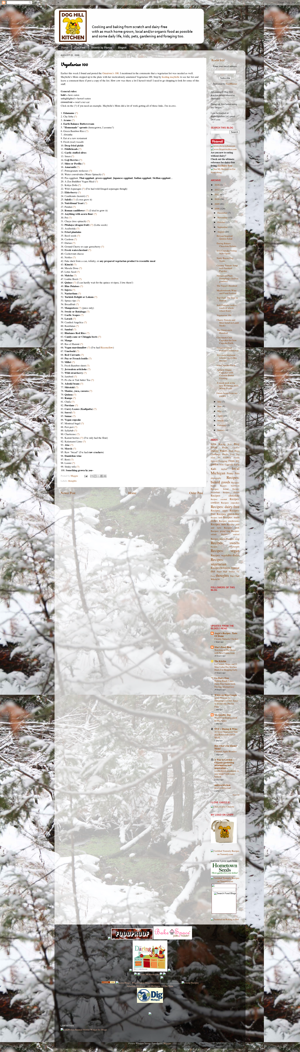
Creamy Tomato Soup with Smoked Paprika (227, 268)
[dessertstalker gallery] (224, 149)
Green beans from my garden (227, 394)
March (220, 420)
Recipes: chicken (231, 492)
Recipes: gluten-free (228, 514)
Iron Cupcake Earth (226, 365)
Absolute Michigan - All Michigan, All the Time (150, 986)
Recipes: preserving (220, 531)
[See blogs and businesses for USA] (108, 982)
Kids (213, 469)
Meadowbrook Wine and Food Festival (226, 292)
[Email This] (92, 476)
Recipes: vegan (225, 550)
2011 (217, 194)
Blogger (167, 1043)
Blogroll (122, 47)
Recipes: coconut (219, 499)
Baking (222, 444)
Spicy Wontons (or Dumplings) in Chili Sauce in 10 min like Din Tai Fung (226, 702)
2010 (217, 199)
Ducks (225, 454)
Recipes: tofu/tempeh (225, 546)
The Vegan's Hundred (227, 285)
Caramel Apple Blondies (225, 751)
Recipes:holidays (220, 568)
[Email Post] (85, 475)
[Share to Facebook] (101, 476)
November (222, 217)
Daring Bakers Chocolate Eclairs (226, 245)
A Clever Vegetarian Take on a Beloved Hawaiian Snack (226, 734)
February (222, 425)
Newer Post (68, 493)
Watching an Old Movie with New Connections (225, 651)
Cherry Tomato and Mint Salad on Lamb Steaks (228, 322)
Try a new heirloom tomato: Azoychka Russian (227, 357)
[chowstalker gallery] (223, 145)
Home (64, 47)
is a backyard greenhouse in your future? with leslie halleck (226, 773)
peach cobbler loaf (222, 787)
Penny (230, 473)
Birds (230, 444)
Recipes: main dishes (225, 519)
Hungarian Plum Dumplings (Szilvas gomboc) (227, 278)
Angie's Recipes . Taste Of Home (225, 635)
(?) (90, 170)
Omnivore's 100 (110, 73)
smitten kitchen (222, 785)
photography (216, 478)
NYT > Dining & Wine (226, 729)
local (235, 468)
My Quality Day (222, 715)
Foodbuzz (227, 457)
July (219, 401)
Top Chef (234, 575)
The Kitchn (220, 661)
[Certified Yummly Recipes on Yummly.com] (225, 854)
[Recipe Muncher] (169, 970)
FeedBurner (231, 83)
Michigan (218, 472)
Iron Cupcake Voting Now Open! (227, 252)
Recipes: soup (232, 538)
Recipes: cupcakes (230, 502)
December (222, 212)
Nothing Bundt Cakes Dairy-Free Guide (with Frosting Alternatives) (224, 683)
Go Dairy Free (225, 165)
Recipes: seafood (230, 534)
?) (77, 113)
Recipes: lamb (216, 517)
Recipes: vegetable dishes (225, 555)
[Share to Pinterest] (105, 476)
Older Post (196, 493)
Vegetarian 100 (224, 315)
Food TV (215, 457)
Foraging (223, 461)
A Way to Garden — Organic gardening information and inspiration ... (224, 764)
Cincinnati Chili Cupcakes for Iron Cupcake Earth (226, 340)
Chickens (236, 447)
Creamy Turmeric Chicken (226, 638)
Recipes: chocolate (225, 495)
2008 (217, 208)
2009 (217, 203)
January (221, 430)
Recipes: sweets (225, 542)
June (219, 406)
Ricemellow (107, 347)
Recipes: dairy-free (225, 506)
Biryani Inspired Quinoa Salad (224, 237)
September (222, 227)
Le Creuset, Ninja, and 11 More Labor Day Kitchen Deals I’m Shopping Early (225, 666)
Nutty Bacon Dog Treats (225, 259)
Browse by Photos (101, 47)
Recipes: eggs (219, 510)
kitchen (224, 469)
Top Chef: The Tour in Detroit (227, 299)
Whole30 (215, 579)
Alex (213, 444)
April (220, 415)
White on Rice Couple (225, 695)
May (219, 411)
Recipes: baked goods (225, 479)
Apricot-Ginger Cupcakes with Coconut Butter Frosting (225, 374)
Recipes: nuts (218, 524)
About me (79, 47)
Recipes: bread (219, 488)
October (221, 222)
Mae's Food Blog (222, 647)
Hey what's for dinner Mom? (225, 747)
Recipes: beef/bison (230, 485)
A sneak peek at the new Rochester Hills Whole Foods (228, 385)
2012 (217, 189)
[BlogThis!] (95, 476)
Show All (236, 795)
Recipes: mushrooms (229, 520)
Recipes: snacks (218, 538)
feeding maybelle (171, 77)
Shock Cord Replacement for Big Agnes (225, 719)
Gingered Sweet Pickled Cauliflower (228, 349)
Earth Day (234, 454)
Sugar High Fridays (226, 571)
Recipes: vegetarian (218, 561)
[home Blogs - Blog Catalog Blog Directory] (138, 982)
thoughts (72, 480)
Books (225, 447)
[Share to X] (98, 476)
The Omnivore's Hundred (224, 331)
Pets (237, 473)
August (221, 231)
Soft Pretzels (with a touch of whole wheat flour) (226, 308)
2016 (217, 184)
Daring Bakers (219, 451)
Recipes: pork (231, 527)
